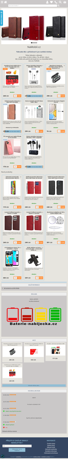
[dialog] (3, 456)
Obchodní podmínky (51, 449)
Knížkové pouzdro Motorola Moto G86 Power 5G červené (34, 177)
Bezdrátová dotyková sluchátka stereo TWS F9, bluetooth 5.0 (56, 67)
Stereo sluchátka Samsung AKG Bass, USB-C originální (34, 137)
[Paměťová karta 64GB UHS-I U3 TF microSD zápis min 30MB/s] (12, 77)
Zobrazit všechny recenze (9, 431)
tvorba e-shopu (36, 456)
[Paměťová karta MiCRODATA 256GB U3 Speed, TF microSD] (34, 352)
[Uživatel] (52, 2)
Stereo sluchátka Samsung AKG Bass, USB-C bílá (34, 66)
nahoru (65, 456)
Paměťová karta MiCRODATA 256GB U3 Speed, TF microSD (34, 344)
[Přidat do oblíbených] (20, 66)
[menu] (2, 2)
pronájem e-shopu (45, 456)
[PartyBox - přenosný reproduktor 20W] (56, 350)
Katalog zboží (51, 445)
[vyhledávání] (61, 2)
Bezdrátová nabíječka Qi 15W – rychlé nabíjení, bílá (56, 212)
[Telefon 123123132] (57, 3)
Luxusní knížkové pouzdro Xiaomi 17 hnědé (12, 212)
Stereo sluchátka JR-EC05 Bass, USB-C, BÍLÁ (34, 101)
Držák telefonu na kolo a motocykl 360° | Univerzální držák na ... (34, 249)
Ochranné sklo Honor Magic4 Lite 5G (56, 101)
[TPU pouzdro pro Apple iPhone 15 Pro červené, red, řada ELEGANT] (12, 147)
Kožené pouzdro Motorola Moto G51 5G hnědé (12, 101)
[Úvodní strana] (6, 2)
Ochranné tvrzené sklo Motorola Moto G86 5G (12, 177)
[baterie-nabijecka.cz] (34, 333)
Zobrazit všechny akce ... (34, 385)
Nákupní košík (51, 447)
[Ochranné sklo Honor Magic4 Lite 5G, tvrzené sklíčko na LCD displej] (55, 112)
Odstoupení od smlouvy (51, 453)
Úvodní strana (51, 443)
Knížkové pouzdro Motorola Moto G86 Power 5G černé (56, 177)
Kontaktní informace (51, 451)
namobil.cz (18, 456)
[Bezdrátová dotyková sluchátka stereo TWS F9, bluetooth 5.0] (55, 77)
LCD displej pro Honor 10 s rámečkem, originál (12, 248)
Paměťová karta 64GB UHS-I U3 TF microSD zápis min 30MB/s (12, 67)
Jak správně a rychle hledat (11, 288)
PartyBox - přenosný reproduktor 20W (55, 343)
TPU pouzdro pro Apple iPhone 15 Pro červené (12, 137)
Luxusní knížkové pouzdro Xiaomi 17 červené (34, 212)
